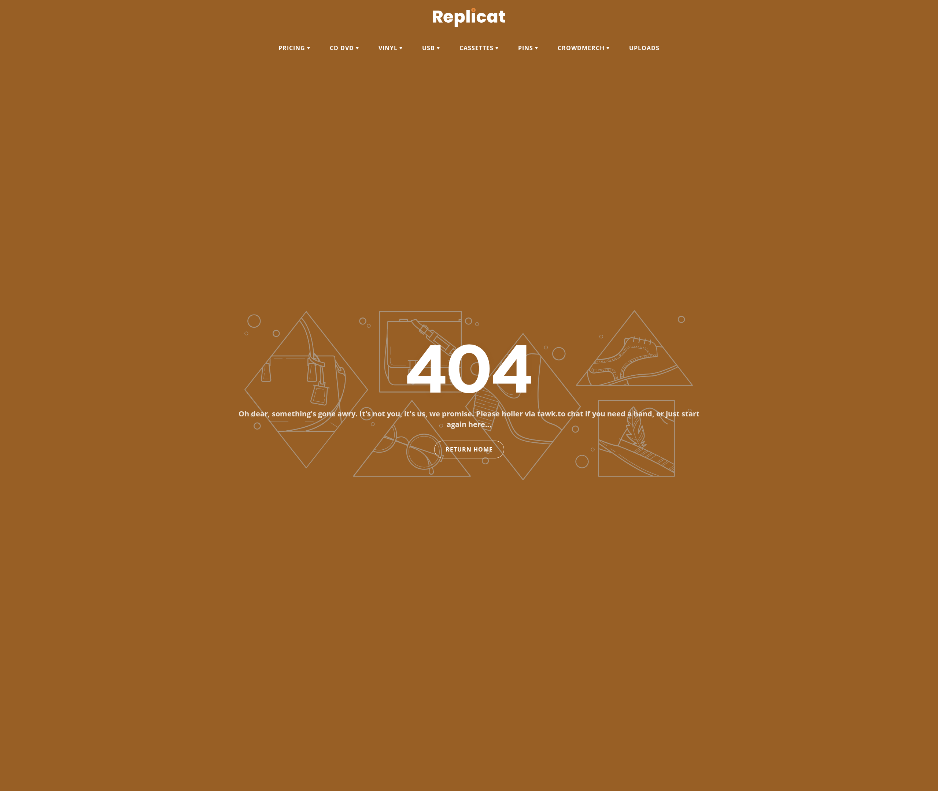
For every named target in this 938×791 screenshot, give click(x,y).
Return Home (469, 450)
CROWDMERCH (582, 48)
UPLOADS (644, 48)
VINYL (388, 48)
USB (429, 48)
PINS (526, 48)
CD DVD (343, 48)
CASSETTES (477, 48)
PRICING (292, 48)
